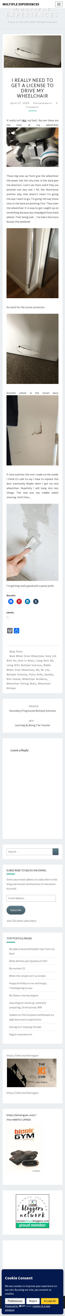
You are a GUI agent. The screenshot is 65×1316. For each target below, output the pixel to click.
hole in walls (26, 660)
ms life (45, 670)
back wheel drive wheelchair (27, 656)
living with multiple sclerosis (24, 665)
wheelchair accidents (34, 679)
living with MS (44, 660)
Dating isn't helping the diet (25, 1027)
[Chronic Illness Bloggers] (32, 1212)
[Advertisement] (32, 1265)
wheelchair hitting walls (21, 683)
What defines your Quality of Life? (28, 961)
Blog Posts (16, 651)
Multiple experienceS (20, 4)
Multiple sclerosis (16, 674)
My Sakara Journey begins (23, 995)
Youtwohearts (42, 103)
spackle (48, 674)
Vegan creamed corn (20, 1034)
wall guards (13, 679)
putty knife (36, 674)
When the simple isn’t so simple (27, 975)
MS (37, 670)
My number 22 (17, 968)
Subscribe (15, 910)
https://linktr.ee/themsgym (22, 1092)
